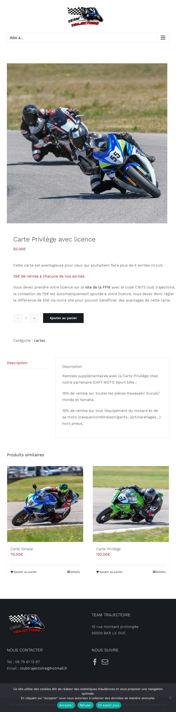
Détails (75, 571)
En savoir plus (108, 705)
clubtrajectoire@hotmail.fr (43, 668)
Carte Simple (22, 549)
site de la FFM (97, 287)
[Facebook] (95, 662)
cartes (39, 340)
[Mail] (105, 662)
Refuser (85, 705)
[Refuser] (170, 697)
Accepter (66, 705)
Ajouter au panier (63, 318)
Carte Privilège (108, 549)
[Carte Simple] (45, 504)
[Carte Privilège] (131, 504)
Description (17, 363)
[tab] (28, 363)
